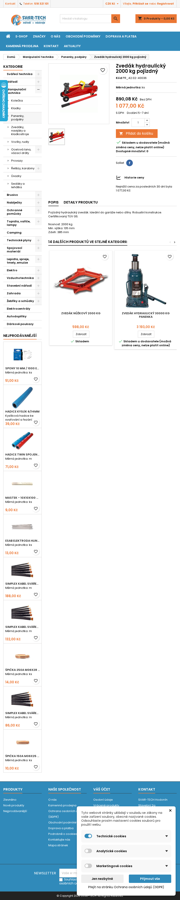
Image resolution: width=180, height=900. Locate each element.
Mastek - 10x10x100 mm (22, 497)
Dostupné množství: (131, 151)
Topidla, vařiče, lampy (18, 223)
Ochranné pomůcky (14, 212)
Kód (119, 78)
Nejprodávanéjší (20, 335)
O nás (55, 36)
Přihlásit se (140, 3)
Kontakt (10, 3)
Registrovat (165, 3)
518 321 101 (41, 3)
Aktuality (72, 46)
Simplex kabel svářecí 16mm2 (22, 713)
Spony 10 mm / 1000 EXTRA (22, 368)
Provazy (17, 161)
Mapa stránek (58, 845)
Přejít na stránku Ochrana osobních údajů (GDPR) (126, 887)
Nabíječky (14, 202)
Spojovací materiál (14, 250)
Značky (39, 36)
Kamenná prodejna (22, 46)
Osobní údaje (103, 800)
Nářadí (12, 82)
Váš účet (101, 789)
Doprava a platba (121, 36)
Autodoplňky (17, 316)
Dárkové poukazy (20, 324)
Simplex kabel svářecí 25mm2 (22, 626)
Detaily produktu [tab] (81, 202)
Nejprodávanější (15, 811)
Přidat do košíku (136, 133)
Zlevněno (9, 800)
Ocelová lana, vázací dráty (21, 151)
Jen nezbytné (102, 879)
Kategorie (13, 66)
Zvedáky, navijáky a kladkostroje (20, 130)
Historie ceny (134, 177)
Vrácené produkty (106, 805)
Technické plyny (19, 240)
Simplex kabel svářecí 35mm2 (22, 583)
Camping (14, 232)
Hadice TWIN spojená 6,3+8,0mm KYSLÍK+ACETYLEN (22, 454)
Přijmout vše (150, 879)
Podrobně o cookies (62, 834)
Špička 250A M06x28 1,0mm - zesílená (22, 669)
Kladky (16, 108)
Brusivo (12, 195)
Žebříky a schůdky (20, 301)
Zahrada (14, 293)
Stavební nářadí (19, 286)
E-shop (22, 36)
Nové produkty (13, 805)
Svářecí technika (19, 74)
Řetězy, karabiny (22, 168)
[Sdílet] (129, 163)
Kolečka (17, 100)
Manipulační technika (16, 91)
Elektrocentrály (18, 309)
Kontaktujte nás (59, 840)
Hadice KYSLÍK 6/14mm (22, 411)
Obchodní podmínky (83, 36)
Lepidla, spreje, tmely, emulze (18, 261)
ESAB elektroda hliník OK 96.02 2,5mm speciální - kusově (22, 540)
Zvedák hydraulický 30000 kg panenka (146, 315)
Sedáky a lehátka (18, 185)
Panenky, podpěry (17, 117)
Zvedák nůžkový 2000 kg (81, 313)
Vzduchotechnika (20, 278)
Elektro (12, 270)
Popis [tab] (53, 202)
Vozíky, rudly (20, 142)
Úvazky (16, 176)
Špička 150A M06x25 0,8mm (22, 756)
